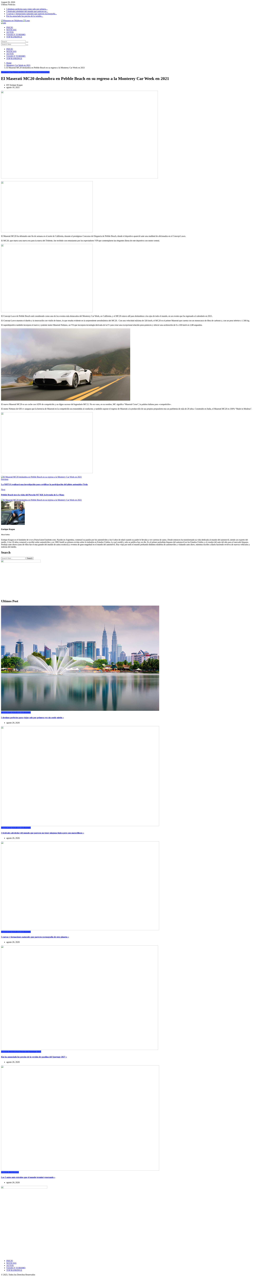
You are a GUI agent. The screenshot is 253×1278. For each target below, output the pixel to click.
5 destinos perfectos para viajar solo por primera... (27, 9)
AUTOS (10, 32)
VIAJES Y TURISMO (15, 34)
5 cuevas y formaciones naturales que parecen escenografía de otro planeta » (35, 937)
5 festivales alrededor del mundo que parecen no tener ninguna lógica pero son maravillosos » (42, 833)
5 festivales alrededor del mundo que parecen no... (27, 11)
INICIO (9, 27)
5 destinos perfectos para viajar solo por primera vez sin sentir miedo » (32, 717)
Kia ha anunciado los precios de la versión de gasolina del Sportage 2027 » (34, 1057)
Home (8, 63)
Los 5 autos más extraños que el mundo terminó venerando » (28, 1177)
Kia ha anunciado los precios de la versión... (24, 16)
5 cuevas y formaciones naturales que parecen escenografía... (31, 14)
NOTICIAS (11, 30)
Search (29, 558)
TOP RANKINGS (14, 37)
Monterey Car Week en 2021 (18, 65)
